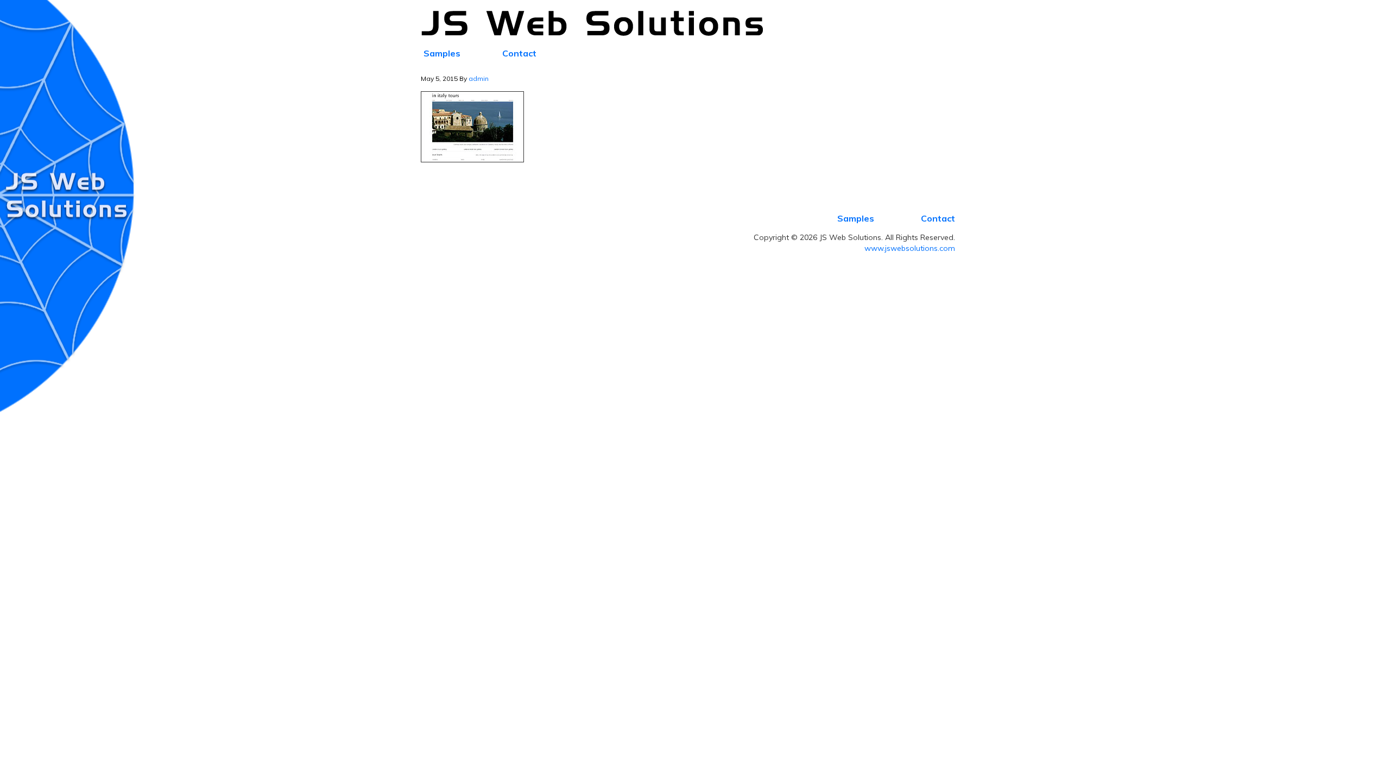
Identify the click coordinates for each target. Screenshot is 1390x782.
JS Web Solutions (598, 24)
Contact (938, 218)
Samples (855, 218)
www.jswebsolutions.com (909, 248)
